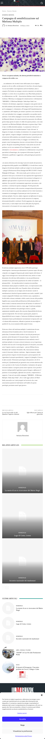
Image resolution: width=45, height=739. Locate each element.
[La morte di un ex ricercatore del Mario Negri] (22, 471)
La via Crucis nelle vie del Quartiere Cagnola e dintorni (10, 413)
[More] (31, 32)
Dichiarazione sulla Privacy (23, 736)
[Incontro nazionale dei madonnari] (22, 561)
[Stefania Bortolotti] (4, 25)
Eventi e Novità (11, 11)
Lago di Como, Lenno (22, 536)
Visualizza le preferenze (22, 731)
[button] (42, 695)
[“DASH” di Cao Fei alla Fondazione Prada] (8, 652)
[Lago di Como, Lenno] (22, 516)
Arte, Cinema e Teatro (23, 650)
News (17, 664)
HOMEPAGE (22, 487)
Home (4, 11)
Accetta (22, 719)
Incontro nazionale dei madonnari (22, 581)
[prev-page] (3, 587)
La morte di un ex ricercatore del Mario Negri (22, 490)
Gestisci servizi (22, 713)
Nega (22, 725)
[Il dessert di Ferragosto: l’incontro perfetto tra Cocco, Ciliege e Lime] (8, 667)
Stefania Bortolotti (13, 25)
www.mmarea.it (14, 150)
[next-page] (7, 587)
